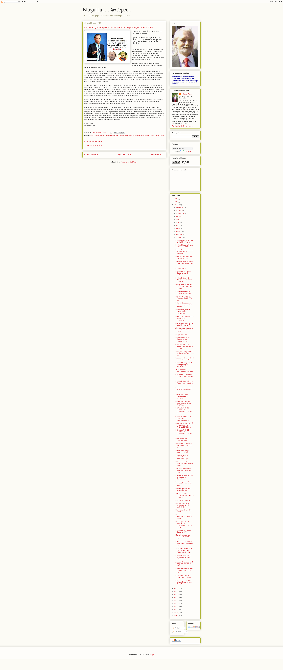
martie (178, 231)
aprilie (178, 228)
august (178, 216)
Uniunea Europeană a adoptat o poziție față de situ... (183, 305)
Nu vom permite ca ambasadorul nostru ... (184, 576)
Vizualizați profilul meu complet (182, 126)
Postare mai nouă (91, 155)
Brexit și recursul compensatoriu (181, 439)
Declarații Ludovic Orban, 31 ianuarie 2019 (184, 246)
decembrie (180, 207)
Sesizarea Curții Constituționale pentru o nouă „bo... (184, 495)
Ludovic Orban (149, 135)
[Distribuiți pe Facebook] (121, 133)
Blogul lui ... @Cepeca (106, 9)
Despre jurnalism (181, 335)
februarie (179, 234)
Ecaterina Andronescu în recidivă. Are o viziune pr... (184, 389)
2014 (176, 600)
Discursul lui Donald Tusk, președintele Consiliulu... (184, 477)
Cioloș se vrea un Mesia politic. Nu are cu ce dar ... (184, 376)
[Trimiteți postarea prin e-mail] (111, 132)
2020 (176, 202)
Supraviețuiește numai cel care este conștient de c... (184, 263)
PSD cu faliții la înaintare (183, 500)
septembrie (180, 213)
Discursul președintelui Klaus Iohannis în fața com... (183, 484)
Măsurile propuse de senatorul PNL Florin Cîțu (183, 537)
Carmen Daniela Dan (111, 135)
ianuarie (179, 237)
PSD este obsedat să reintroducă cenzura (183, 292)
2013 (176, 603)
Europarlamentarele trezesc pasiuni (182, 451)
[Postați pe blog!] (117, 133)
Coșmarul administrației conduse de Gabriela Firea (183, 516)
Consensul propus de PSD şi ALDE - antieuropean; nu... (182, 457)
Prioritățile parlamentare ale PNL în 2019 (183, 257)
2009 (176, 615)
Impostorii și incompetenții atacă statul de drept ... (184, 359)
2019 (176, 205)
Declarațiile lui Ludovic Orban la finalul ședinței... (183, 273)
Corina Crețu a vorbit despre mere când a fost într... (183, 403)
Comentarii (178, 631)
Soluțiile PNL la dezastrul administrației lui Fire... (184, 324)
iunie (178, 222)
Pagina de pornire (124, 155)
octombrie (179, 210)
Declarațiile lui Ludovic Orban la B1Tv (183, 531)
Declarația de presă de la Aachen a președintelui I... (184, 383)
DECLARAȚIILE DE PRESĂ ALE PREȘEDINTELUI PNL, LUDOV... (184, 410)
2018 (176, 588)
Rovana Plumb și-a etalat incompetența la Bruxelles (184, 364)
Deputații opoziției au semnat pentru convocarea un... (182, 339)
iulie (177, 219)
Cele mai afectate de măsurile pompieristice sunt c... (184, 463)
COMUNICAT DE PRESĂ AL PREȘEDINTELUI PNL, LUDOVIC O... (184, 425)
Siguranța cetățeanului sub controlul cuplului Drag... (183, 470)
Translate (188, 151)
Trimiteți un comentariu (94, 145)
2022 (176, 199)
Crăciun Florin (186, 94)
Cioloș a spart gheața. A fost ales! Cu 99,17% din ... (183, 298)
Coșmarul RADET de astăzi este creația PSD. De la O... (184, 346)
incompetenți (139, 135)
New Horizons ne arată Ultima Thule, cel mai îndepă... (183, 582)
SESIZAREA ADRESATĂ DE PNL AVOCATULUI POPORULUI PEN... (183, 550)
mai (177, 225)
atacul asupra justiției (97, 135)
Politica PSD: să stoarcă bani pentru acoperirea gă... (184, 543)
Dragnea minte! (180, 268)
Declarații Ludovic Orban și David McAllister (184, 241)
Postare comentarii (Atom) (129, 162)
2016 (176, 594)
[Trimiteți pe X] (119, 133)
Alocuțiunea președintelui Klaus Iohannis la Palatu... (184, 330)
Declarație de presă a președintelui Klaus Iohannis (182, 557)
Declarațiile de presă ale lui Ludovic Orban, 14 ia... (183, 445)
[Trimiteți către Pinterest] (123, 133)
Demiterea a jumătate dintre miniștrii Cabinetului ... (183, 311)
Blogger (151, 655)
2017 (176, 591)
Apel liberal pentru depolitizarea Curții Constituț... (182, 396)
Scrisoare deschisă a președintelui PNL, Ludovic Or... (182, 505)
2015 (176, 597)
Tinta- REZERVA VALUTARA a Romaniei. (184, 370)
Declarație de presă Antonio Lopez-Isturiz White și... (183, 280)
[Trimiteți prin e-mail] (115, 133)
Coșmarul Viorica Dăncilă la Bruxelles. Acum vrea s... (184, 353)
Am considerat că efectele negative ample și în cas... (184, 564)
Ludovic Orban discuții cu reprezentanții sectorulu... (184, 251)
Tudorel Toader (159, 135)
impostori (132, 135)
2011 (176, 609)
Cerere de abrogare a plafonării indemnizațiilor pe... (183, 418)
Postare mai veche (157, 155)
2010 (176, 612)
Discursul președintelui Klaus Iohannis (183, 489)
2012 (176, 606)
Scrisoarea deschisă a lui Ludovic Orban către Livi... (184, 570)
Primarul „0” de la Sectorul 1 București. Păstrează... (184, 318)
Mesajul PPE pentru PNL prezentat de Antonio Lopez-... (184, 286)
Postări (177, 628)
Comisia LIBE (123, 135)
